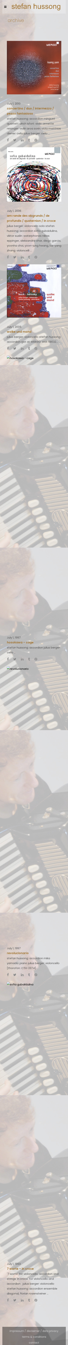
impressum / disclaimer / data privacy (34, 1331)
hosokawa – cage (20, 642)
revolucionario (18, 953)
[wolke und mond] (34, 291)
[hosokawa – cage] (34, 492)
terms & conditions (34, 1337)
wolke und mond (19, 332)
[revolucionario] (34, 802)
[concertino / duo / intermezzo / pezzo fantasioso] (34, 67)
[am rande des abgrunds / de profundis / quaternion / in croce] (34, 174)
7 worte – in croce (20, 1269)
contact (34, 1342)
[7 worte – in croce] (34, 1118)
